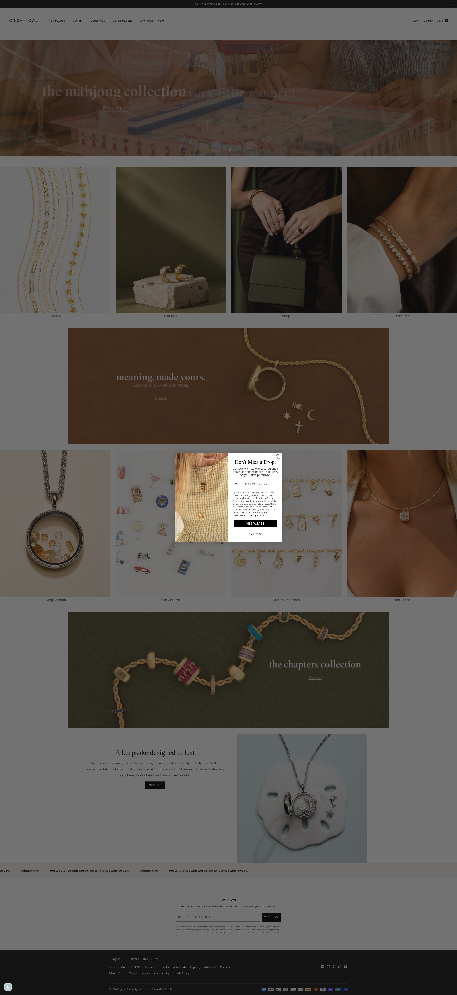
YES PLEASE (255, 523)
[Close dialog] (278, 456)
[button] (8, 987)
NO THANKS (255, 534)
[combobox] (238, 483)
